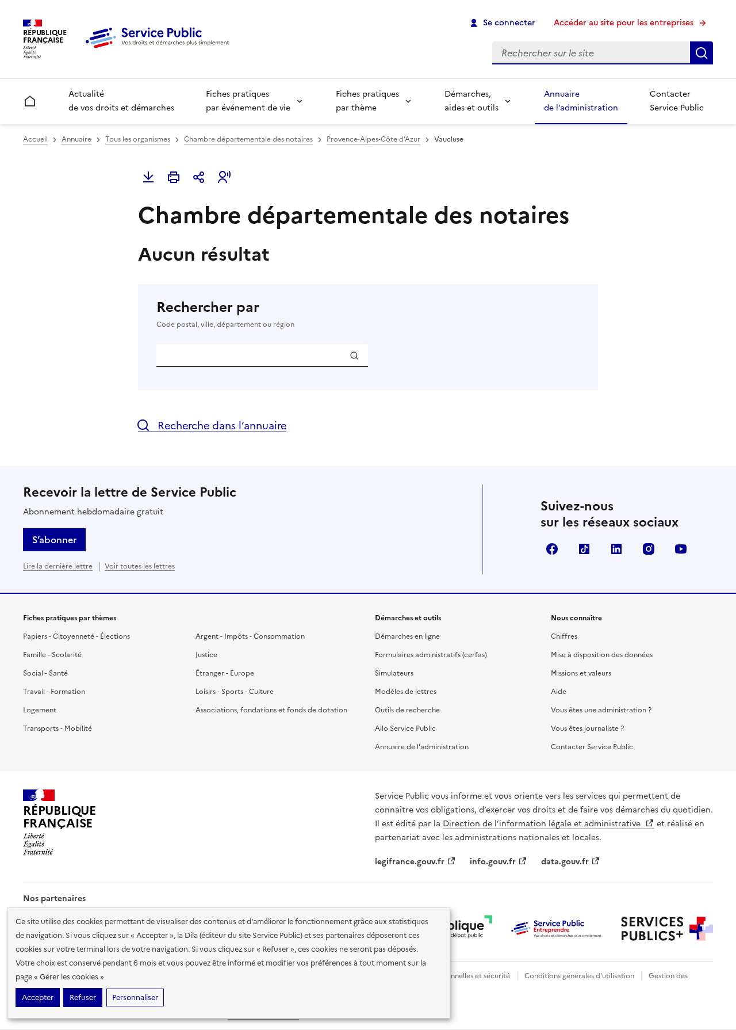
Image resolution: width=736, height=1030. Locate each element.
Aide (558, 691)
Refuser (83, 997)
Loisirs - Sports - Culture (234, 691)
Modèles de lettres (405, 691)
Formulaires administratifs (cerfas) (431, 655)
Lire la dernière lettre (58, 566)
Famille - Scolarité (52, 655)
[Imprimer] (173, 177)
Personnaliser (135, 997)
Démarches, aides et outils (471, 101)
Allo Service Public (405, 728)
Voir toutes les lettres (140, 566)
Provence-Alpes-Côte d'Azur (373, 139)
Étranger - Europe (224, 673)
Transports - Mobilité (57, 728)
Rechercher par (225, 314)
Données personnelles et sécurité (455, 976)
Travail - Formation (54, 691)
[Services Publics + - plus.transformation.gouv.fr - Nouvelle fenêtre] (667, 929)
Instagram (648, 548)
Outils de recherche (407, 710)
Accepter (37, 997)
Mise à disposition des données (602, 655)
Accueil (35, 139)
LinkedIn (616, 548)
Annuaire (76, 139)
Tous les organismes (137, 139)
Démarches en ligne (407, 636)
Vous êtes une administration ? (601, 710)
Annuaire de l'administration (422, 747)
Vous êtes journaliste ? (587, 728)
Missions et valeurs (581, 673)
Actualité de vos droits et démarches (121, 101)
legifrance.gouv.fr (409, 862)
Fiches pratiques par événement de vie (248, 101)
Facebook (552, 548)
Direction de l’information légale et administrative (543, 824)
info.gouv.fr (493, 862)
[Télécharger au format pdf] (148, 177)
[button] (224, 177)
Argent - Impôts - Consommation (250, 636)
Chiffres (564, 636)
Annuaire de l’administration (581, 101)
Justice (206, 655)
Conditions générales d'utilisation (579, 976)
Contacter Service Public (677, 101)
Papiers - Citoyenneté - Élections (76, 636)
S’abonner (54, 540)
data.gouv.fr (565, 862)
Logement (39, 710)
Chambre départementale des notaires (248, 139)
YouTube (680, 548)
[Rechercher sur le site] (701, 52)
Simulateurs (394, 673)
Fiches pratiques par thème (367, 101)
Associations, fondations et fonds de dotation (271, 710)
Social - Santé (45, 673)
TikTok (584, 548)
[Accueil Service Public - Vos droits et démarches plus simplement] (160, 49)
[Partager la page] (199, 177)
